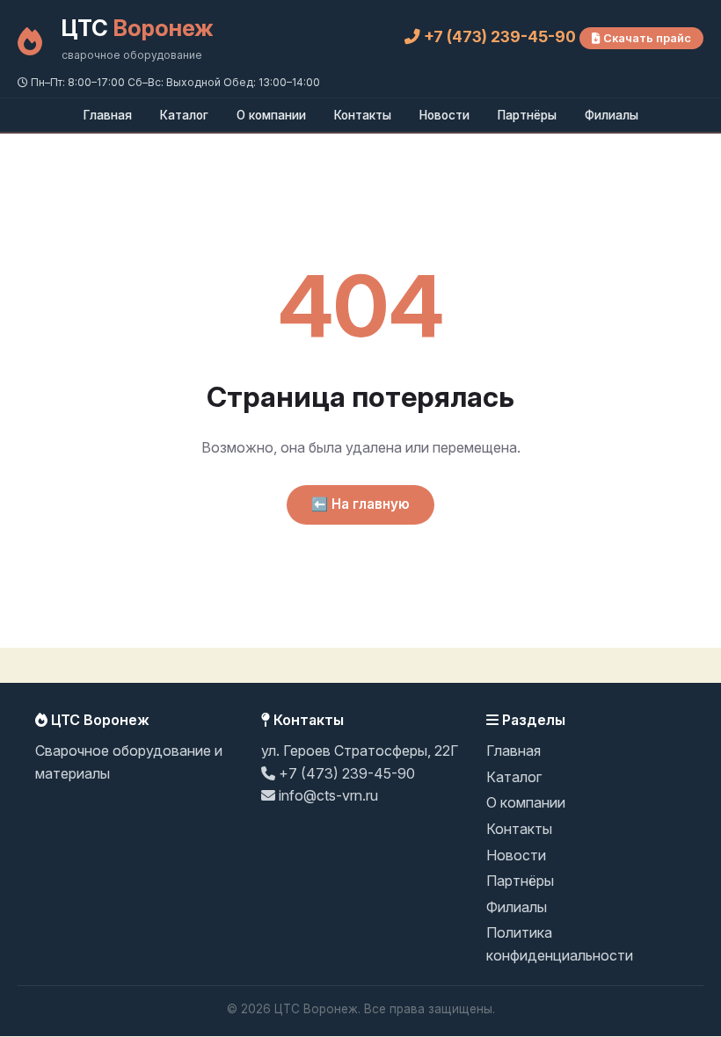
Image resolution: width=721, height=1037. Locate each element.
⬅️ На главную (360, 504)
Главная (108, 115)
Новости (444, 115)
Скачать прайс (646, 38)
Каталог (184, 115)
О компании (271, 115)
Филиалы (611, 115)
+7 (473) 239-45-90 (499, 36)
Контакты (362, 115)
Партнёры (527, 115)
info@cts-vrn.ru (326, 795)
